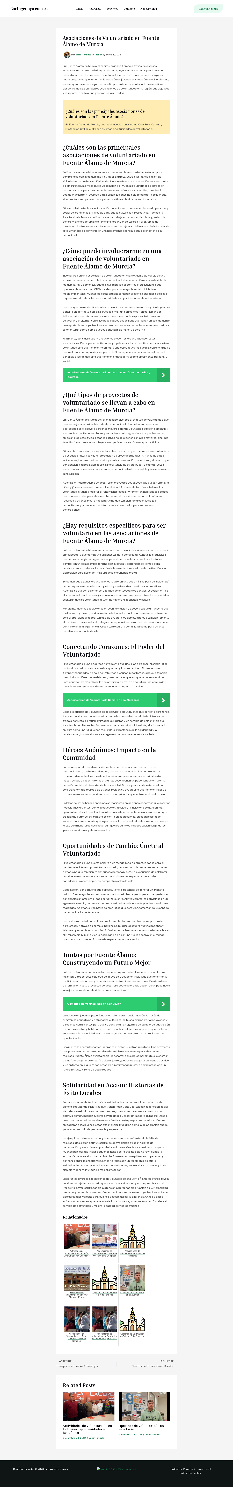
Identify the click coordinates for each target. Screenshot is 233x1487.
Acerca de (95, 8)
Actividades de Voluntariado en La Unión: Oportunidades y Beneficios (87, 1429)
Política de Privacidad (183, 1469)
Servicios (112, 8)
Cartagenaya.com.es (29, 8)
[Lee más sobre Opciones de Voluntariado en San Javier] (144, 1406)
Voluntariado (96, 1437)
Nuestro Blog (148, 8)
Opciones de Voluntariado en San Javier (141, 1427)
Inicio (79, 8)
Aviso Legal (204, 1469)
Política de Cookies (190, 1473)
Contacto (129, 8)
